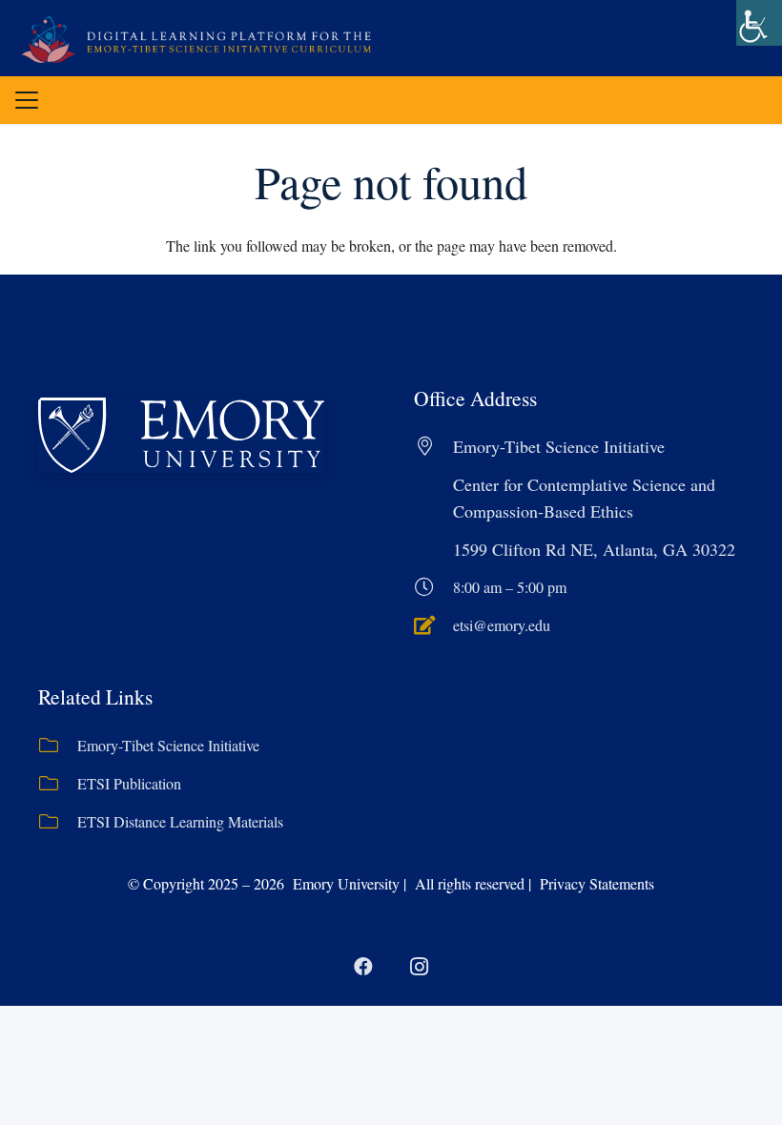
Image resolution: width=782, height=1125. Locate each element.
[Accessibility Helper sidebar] (759, 23)
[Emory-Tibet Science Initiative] (57, 745)
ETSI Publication (129, 783)
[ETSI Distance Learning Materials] (57, 821)
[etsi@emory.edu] (433, 625)
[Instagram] (418, 967)
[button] (27, 100)
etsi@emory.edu (501, 625)
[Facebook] (363, 967)
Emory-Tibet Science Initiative (168, 745)
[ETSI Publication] (57, 783)
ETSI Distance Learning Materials (180, 821)
